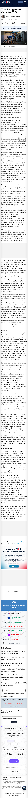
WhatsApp (12, 28)
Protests (5, 5)
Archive (17, 795)
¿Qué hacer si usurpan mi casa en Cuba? (9, 718)
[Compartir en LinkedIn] (11, 23)
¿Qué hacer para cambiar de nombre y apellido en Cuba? (12, 716)
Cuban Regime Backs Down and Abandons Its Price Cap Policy (11, 664)
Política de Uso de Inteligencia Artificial (14, 793)
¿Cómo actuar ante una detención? (8, 714)
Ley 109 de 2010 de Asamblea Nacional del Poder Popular (13, 704)
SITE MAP (11, 795)
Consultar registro (14, 771)
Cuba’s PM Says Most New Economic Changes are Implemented (13, 652)
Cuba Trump (12, 5)
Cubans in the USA (21, 5)
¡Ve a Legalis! (14, 722)
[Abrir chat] (24, 788)
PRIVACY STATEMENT (9, 791)
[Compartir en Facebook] (5, 23)
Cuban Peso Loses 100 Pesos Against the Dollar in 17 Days (13, 670)
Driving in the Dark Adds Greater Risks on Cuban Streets (14, 684)
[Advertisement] (14, 50)
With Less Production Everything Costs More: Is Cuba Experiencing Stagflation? (12, 677)
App (22, 1)
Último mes (14, 744)
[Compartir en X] (8, 23)
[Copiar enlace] (13, 23)
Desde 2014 (10, 741)
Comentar (21, 23)
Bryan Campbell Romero (13, 16)
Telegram (18, 28)
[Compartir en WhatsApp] (2, 23)
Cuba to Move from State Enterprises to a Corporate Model (13, 658)
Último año (17, 741)
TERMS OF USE (20, 791)
